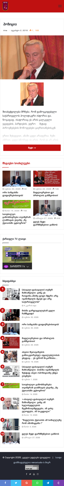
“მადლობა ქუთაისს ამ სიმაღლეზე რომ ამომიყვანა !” (42, 422)
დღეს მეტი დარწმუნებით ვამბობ (45, 223)
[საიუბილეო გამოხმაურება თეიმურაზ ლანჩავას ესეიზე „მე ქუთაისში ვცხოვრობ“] (16, 204)
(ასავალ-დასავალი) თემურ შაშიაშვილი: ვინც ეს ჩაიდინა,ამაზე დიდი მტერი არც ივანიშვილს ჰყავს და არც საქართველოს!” (40, 295)
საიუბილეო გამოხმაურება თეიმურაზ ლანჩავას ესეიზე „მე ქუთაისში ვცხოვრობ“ (16, 218)
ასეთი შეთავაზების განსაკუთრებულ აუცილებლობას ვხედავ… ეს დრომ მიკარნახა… (40, 355)
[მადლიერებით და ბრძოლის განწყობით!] (47, 178)
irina (5, 30)
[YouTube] (34, 474)
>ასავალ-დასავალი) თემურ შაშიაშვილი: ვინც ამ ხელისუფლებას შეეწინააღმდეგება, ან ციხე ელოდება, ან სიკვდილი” (38, 405)
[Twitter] (30, 474)
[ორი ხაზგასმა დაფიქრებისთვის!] (16, 179)
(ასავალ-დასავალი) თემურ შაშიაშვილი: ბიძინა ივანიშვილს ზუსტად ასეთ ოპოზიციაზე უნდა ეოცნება (40, 371)
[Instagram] (37, 474)
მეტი (31, 147)
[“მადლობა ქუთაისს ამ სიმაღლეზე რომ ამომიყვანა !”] (11, 424)
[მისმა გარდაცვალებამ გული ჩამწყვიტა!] (11, 315)
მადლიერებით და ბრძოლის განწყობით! (45, 194)
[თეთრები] (5, 6)
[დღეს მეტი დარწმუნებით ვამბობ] (47, 208)
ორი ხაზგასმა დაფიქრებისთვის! (12, 194)
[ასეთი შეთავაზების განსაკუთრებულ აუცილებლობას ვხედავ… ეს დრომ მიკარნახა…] (11, 356)
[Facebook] (26, 474)
